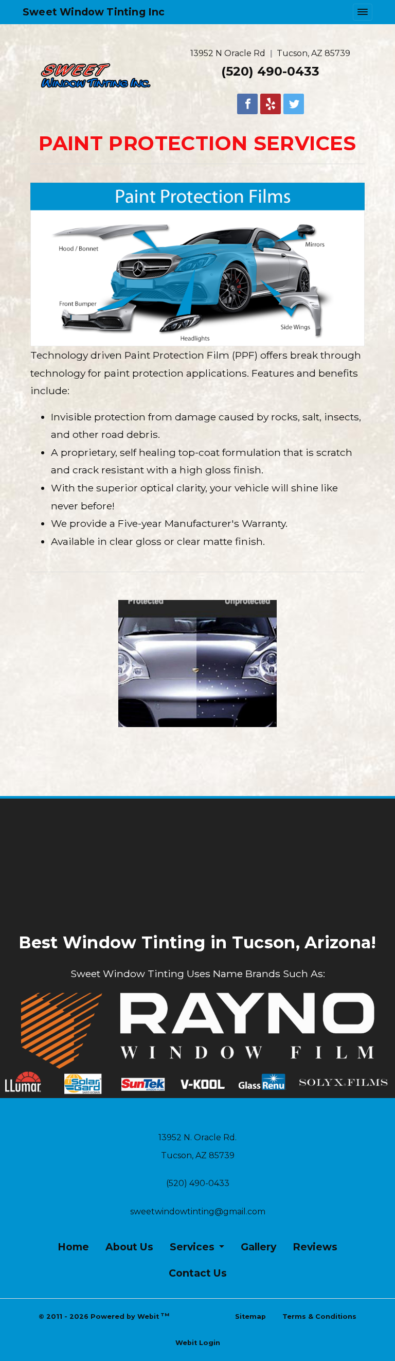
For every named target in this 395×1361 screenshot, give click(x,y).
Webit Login (197, 1343)
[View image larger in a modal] (197, 663)
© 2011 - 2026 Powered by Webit (104, 1316)
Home (73, 1247)
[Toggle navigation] (362, 12)
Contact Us (198, 1273)
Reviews (315, 1247)
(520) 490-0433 (270, 71)
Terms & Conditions (319, 1316)
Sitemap (250, 1316)
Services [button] (193, 1247)
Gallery (258, 1247)
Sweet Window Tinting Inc (94, 12)
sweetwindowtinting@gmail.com (197, 1211)
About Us (129, 1247)
